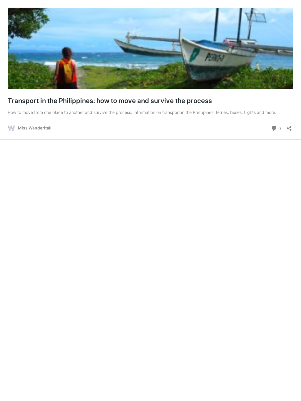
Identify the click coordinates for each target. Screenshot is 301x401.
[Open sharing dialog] (289, 126)
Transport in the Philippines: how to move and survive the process (110, 101)
